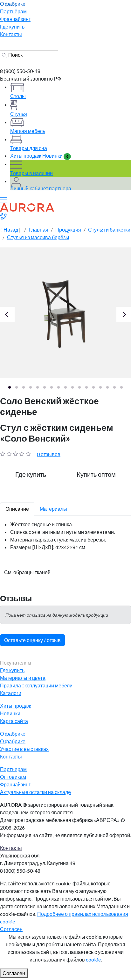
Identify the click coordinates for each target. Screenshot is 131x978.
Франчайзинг (15, 784)
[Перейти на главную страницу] (26, 63)
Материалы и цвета (22, 678)
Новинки (55, 156)
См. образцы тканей (27, 572)
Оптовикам (13, 777)
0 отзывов (48, 454)
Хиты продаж (25, 156)
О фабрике (12, 741)
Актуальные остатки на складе (35, 792)
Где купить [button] (30, 474)
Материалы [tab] (53, 509)
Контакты (11, 756)
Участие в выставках (24, 749)
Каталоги (10, 693)
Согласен (11, 929)
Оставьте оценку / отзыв (32, 640)
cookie (93, 959)
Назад (10, 229)
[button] (9, 387)
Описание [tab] (17, 509)
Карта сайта (14, 721)
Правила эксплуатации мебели (36, 685)
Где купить (12, 670)
